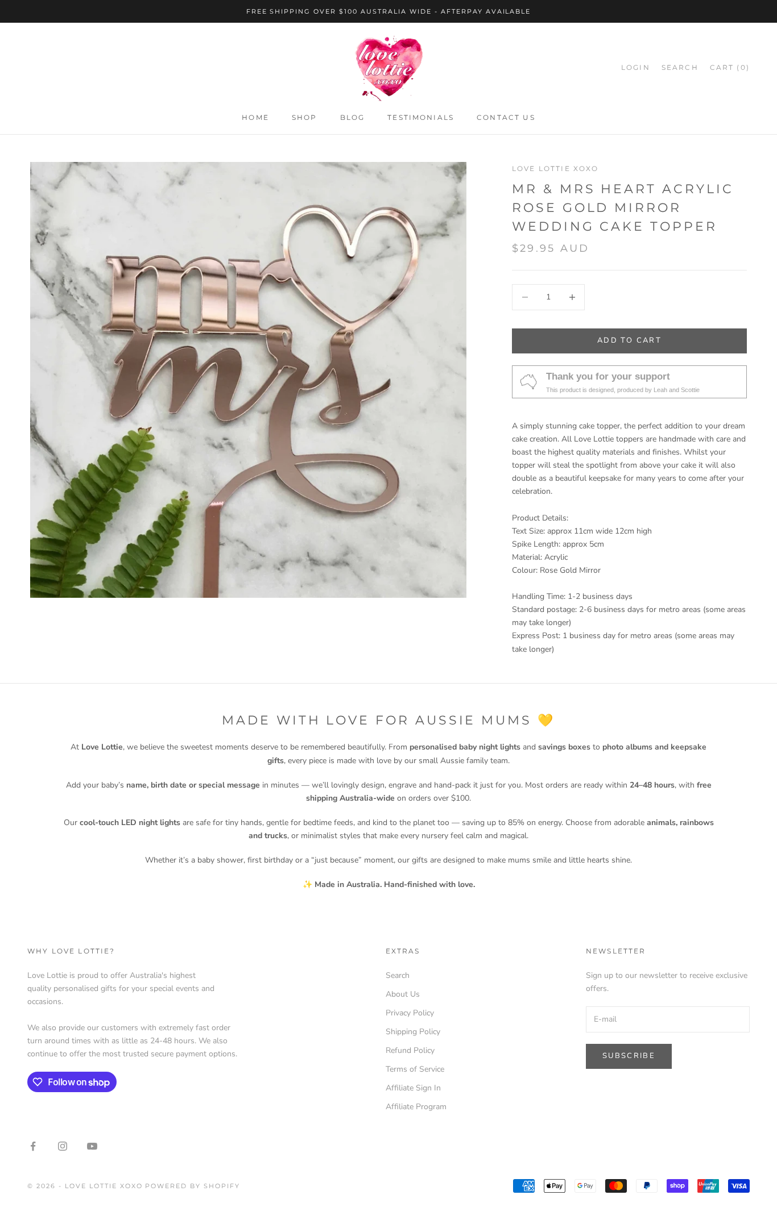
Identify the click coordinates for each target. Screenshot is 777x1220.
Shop (304, 118)
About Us (403, 994)
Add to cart (629, 340)
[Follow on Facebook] (33, 1146)
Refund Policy (410, 1050)
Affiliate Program (416, 1106)
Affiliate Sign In (413, 1087)
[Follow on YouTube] (92, 1146)
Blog (352, 118)
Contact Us (506, 118)
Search (398, 975)
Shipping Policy (413, 1031)
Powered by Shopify (192, 1186)
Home (255, 118)
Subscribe (628, 1056)
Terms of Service (415, 1069)
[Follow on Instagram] (62, 1146)
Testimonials (420, 118)
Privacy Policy (410, 1012)
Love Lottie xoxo (555, 168)
